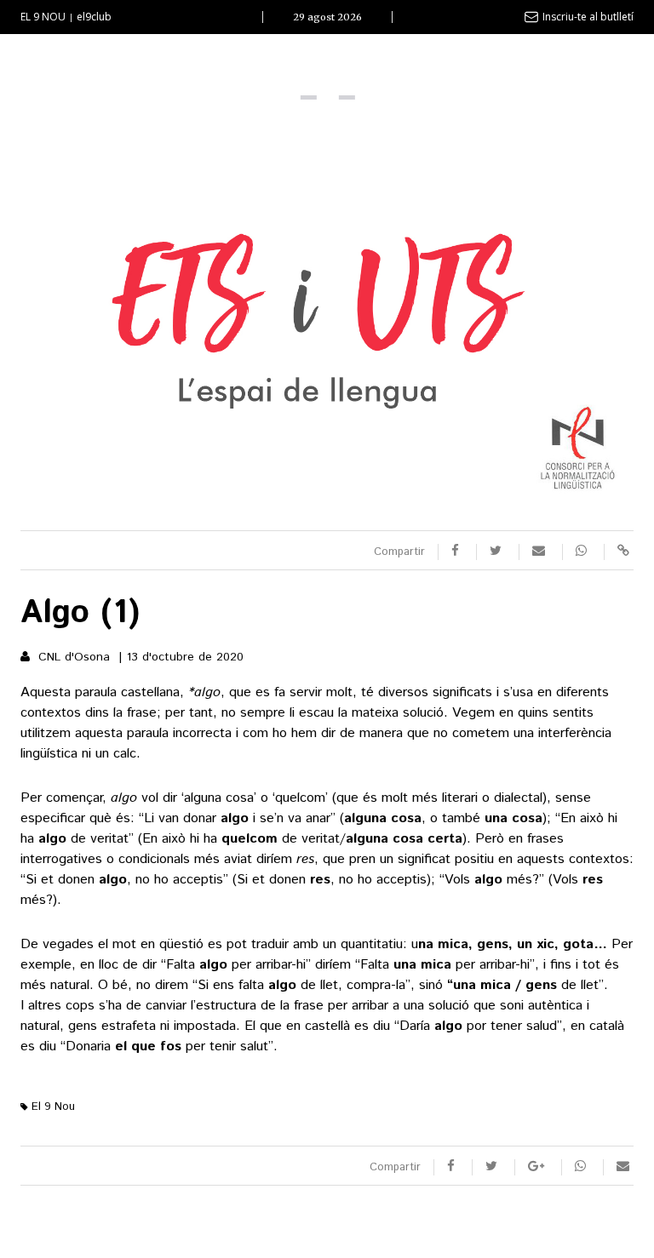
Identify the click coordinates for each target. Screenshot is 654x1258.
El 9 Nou (51, 1107)
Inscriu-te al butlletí (588, 16)
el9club (94, 16)
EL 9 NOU (43, 16)
